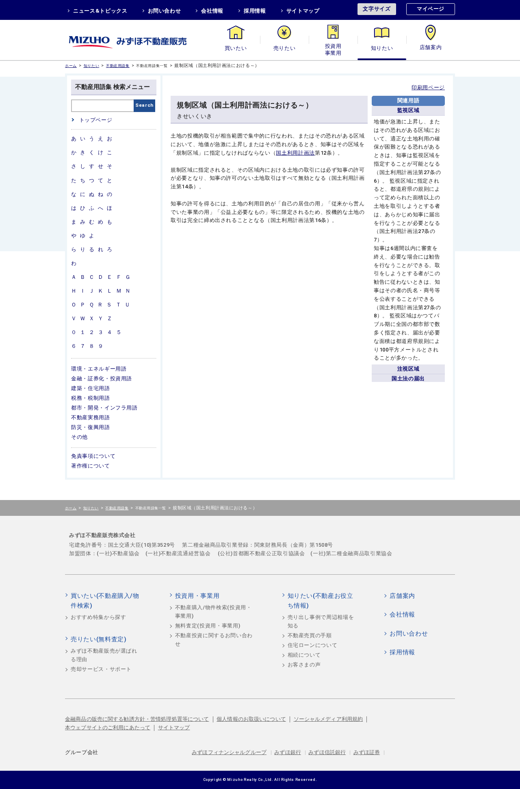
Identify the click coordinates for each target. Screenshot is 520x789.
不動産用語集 (118, 65)
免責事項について (93, 456)
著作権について (90, 466)
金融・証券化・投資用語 (101, 378)
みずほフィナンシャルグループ (229, 752)
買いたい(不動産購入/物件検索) (105, 600)
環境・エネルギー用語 (99, 369)
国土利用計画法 (295, 153)
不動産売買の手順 (310, 635)
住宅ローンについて (313, 645)
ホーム (71, 65)
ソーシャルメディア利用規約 (328, 719)
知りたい (382, 48)
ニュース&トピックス (100, 11)
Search (144, 105)
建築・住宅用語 (90, 388)
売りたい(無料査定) (99, 639)
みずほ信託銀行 (327, 752)
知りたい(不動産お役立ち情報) (320, 600)
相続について (304, 655)
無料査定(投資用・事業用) (207, 626)
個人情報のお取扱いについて (251, 719)
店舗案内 (431, 48)
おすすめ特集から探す (98, 617)
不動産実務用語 (90, 417)
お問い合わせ (164, 11)
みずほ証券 (366, 752)
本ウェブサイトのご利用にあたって (107, 727)
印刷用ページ (428, 87)
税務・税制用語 (90, 398)
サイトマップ (303, 11)
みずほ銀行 (287, 752)
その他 (79, 437)
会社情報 (212, 11)
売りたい (284, 48)
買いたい (236, 48)
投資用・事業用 (333, 48)
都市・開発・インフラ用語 (104, 408)
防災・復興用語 (90, 427)
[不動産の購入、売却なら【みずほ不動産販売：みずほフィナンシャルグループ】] (138, 40)
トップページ (95, 120)
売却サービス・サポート (101, 669)
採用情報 (255, 11)
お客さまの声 (304, 665)
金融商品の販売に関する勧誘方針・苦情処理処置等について (137, 719)
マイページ (430, 9)
